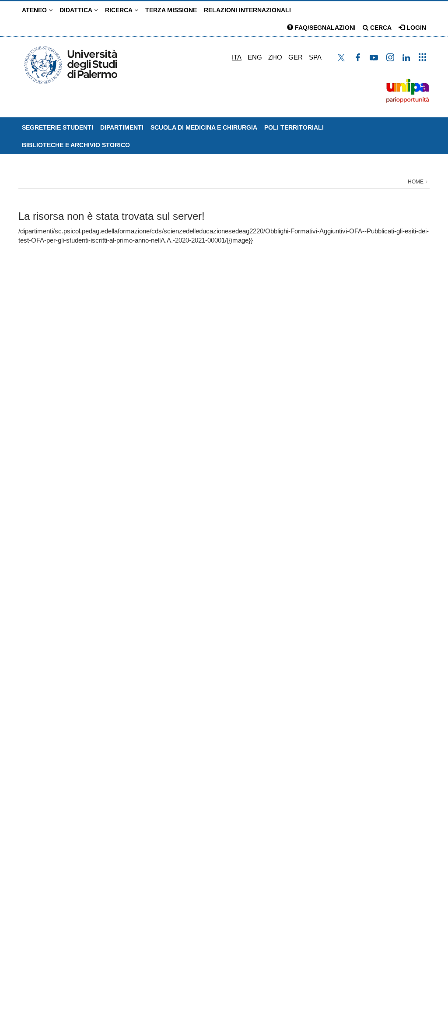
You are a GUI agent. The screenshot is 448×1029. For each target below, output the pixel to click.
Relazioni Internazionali (247, 10)
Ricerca (119, 10)
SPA (315, 57)
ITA (237, 57)
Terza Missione (171, 10)
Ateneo (35, 10)
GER (295, 57)
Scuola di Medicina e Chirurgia (203, 127)
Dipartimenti (122, 127)
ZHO (275, 57)
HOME (416, 182)
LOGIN (415, 27)
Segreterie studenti (57, 127)
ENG (255, 57)
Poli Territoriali (294, 127)
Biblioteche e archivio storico (76, 144)
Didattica (77, 10)
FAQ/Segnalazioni (324, 27)
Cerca (380, 27)
